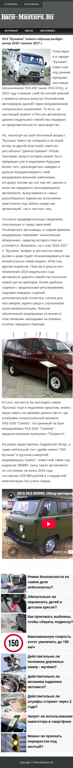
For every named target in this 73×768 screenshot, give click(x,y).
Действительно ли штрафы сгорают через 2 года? (49, 701)
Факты (29, 30)
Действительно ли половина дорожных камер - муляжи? (46, 661)
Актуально (11, 30)
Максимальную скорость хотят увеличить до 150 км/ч (49, 641)
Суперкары (10, 4)
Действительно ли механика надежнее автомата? (45, 681)
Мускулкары (31, 4)
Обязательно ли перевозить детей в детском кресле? (45, 601)
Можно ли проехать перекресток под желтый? (45, 741)
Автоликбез (47, 30)
